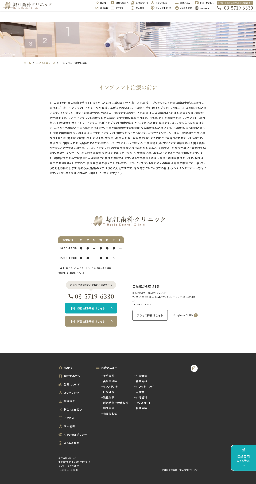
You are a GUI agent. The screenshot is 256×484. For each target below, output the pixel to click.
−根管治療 (140, 408)
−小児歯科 (140, 397)
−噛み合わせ (109, 413)
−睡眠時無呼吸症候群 (115, 402)
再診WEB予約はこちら (91, 321)
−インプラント (109, 386)
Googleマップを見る (183, 315)
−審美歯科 (140, 381)
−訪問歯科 (107, 408)
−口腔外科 (107, 392)
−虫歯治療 (140, 375)
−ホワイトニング (144, 386)
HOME (103, 2)
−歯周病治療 (109, 381)
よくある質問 (185, 7)
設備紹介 (103, 7)
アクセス (120, 7)
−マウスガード (142, 402)
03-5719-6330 (238, 8)
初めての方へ (121, 2)
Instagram (205, 7)
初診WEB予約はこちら (91, 308)
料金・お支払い (205, 2)
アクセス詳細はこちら (150, 315)
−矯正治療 (107, 397)
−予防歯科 (107, 375)
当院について (141, 2)
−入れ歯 (139, 392)
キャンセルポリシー (163, 7)
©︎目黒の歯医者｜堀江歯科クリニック (180, 469)
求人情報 (140, 7)
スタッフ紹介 (162, 2)
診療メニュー (185, 2)
